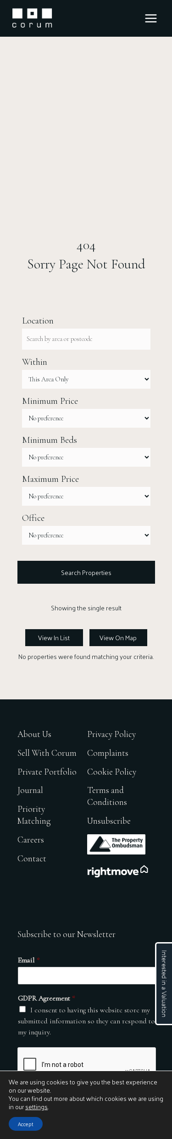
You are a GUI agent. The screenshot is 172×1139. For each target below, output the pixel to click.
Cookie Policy (111, 771)
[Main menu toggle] (151, 18)
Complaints (107, 753)
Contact (31, 858)
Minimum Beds (49, 440)
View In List (54, 637)
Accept (25, 1124)
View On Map (118, 637)
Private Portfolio (47, 771)
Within (34, 362)
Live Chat (163, 983)
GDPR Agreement (46, 998)
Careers (30, 839)
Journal (30, 790)
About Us (34, 734)
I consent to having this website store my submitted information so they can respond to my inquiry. (86, 1021)
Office (33, 518)
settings (36, 1107)
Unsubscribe (109, 820)
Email (29, 960)
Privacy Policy (111, 734)
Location (38, 320)
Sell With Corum (47, 753)
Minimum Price (50, 401)
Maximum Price (50, 479)
